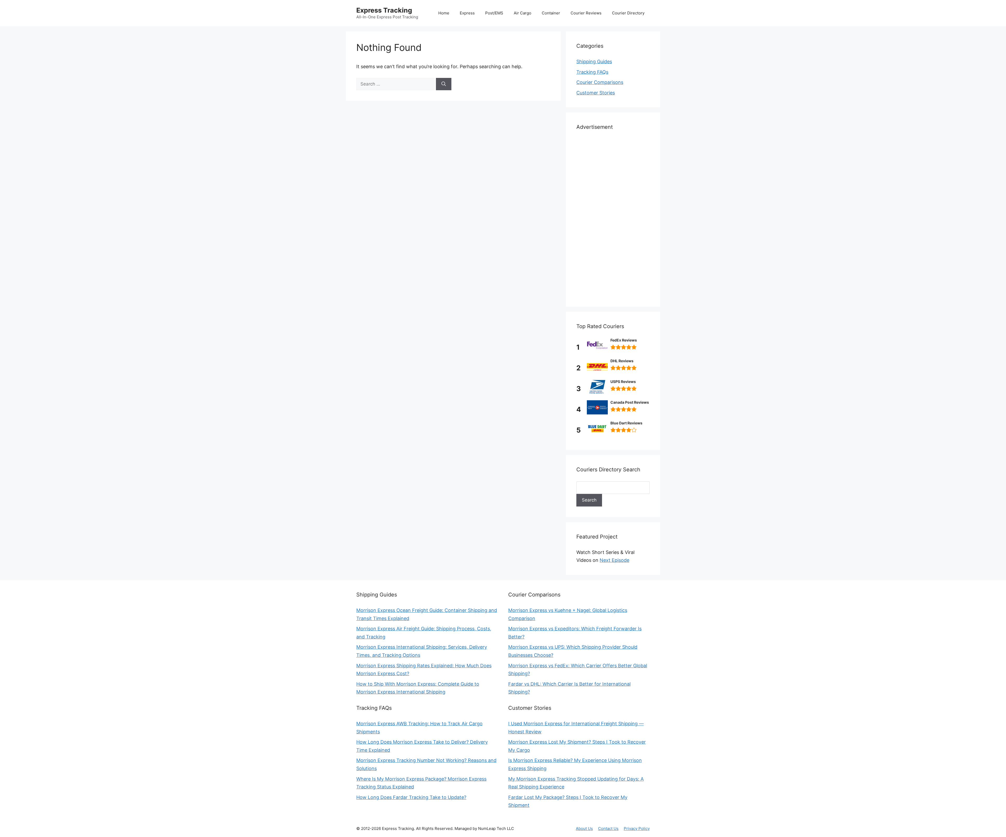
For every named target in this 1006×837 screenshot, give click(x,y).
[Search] (443, 84)
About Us (584, 828)
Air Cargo (522, 12)
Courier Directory (628, 12)
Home (443, 12)
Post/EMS (494, 12)
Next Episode (614, 560)
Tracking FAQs (592, 72)
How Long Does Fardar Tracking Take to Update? (411, 797)
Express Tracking (384, 10)
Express (467, 12)
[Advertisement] (613, 217)
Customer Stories (595, 92)
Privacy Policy (637, 828)
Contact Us (608, 828)
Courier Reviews (586, 12)
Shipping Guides (594, 61)
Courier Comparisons (599, 82)
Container (551, 12)
